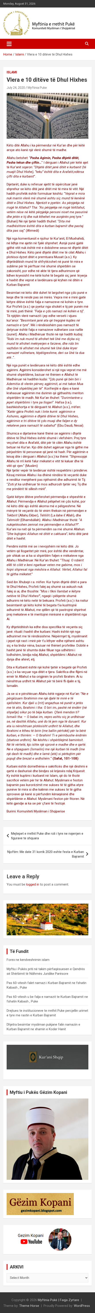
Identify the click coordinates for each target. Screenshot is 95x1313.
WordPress (82, 1306)
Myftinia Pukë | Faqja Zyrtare (58, 1300)
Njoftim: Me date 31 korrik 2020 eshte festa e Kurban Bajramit (45, 854)
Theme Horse (29, 1306)
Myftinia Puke (37, 87)
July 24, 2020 (16, 87)
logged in (32, 884)
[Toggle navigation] (9, 44)
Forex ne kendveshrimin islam (28, 960)
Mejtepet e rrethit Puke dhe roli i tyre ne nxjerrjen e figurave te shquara (47, 836)
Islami (12, 72)
